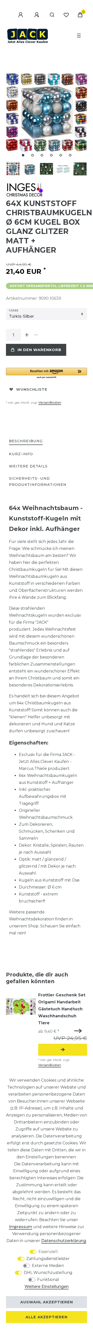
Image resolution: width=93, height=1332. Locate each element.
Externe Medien (48, 1265)
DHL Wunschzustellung (48, 1272)
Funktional (48, 1279)
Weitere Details (28, 466)
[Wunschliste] (66, 15)
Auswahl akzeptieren (46, 1302)
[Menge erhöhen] (26, 335)
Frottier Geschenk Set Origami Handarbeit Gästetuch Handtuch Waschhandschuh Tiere (61, 1009)
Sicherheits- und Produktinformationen (37, 481)
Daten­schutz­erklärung (63, 1240)
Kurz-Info (21, 454)
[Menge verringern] (35, 335)
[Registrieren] (37, 15)
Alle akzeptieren (46, 1317)
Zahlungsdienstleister (48, 1258)
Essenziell (48, 1251)
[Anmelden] (21, 15)
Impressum (20, 1226)
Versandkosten (49, 402)
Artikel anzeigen (62, 1050)
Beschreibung (26, 441)
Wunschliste (31, 389)
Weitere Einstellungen (47, 1286)
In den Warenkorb (39, 350)
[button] (46, 373)
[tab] (26, 441)
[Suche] (52, 15)
